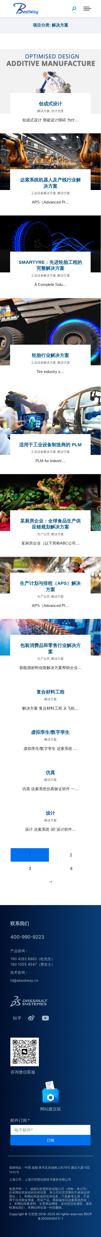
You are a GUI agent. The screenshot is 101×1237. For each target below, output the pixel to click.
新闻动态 (64, 1224)
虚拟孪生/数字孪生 (50, 732)
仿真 (50, 772)
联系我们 (58, 1224)
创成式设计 (50, 103)
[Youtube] (45, 1018)
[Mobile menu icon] (87, 8)
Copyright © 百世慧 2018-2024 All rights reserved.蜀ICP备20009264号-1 (50, 1216)
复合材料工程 (50, 692)
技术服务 (47, 1224)
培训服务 (53, 1224)
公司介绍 (37, 1224)
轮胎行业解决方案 (50, 355)
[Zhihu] (16, 1018)
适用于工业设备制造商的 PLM (50, 444)
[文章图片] (50, 81)
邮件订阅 (18, 1120)
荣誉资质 (42, 1224)
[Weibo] (31, 1018)
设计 (50, 813)
